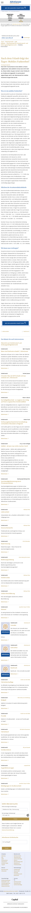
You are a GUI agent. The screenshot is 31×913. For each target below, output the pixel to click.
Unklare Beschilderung (8, 593)
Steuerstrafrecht (5, 886)
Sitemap (3, 856)
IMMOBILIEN (21, 18)
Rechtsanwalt (9, 41)
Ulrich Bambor (26, 541)
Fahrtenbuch (5, 732)
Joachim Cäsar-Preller (24, 607)
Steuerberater (17, 857)
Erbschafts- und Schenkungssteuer (5, 882)
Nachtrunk (26, 331)
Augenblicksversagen (7, 768)
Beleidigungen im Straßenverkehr (11, 786)
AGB (2, 858)
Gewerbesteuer (5, 884)
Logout (3, 864)
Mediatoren (17, 863)
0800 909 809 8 (7, 38)
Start (2, 41)
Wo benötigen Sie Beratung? (8, 813)
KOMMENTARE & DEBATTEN (10, 15)
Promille (3, 716)
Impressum (4, 861)
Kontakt (15, 903)
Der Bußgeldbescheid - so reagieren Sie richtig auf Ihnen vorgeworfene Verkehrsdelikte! (15, 401)
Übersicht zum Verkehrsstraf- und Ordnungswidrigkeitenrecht (11, 344)
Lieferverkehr (5, 331)
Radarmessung (5, 544)
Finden (15, 819)
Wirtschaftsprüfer (18, 861)
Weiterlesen (4, 368)
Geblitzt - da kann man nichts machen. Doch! (14, 446)
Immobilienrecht (18, 874)
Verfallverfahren (6, 750)
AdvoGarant (27, 623)
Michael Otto (27, 509)
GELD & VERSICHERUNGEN (21, 15)
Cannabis (13, 625)
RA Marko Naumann (25, 729)
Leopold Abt (27, 765)
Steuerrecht (17, 871)
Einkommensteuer (5, 880)
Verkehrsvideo (5, 578)
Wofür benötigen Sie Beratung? (9, 806)
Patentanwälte (17, 864)
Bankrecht (16, 875)
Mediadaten (21, 903)
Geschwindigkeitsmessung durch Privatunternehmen (11, 482)
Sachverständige (18, 858)
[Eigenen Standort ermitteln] (28, 815)
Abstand (3, 609)
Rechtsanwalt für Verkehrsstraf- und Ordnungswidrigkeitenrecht (14, 44)
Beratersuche (4, 869)
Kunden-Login (4, 863)
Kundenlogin (27, 37)
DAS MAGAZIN (21, 20)
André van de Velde (25, 713)
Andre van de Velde (25, 679)
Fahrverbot (14, 647)
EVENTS (10, 20)
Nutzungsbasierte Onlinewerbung (19, 907)
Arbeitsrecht (17, 869)
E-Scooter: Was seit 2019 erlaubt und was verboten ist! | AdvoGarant (13, 377)
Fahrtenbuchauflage (7, 682)
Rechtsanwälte (17, 856)
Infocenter (4, 871)
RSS (2, 857)
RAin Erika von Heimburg (24, 697)
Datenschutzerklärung (8, 830)
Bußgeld (3, 700)
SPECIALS (10, 18)
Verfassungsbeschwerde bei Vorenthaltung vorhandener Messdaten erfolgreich (14, 423)
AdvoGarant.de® (16, 24)
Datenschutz (4, 860)
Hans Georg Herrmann (24, 557)
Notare (15, 860)
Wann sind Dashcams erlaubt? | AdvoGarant (14, 351)
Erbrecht (16, 872)
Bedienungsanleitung (7, 560)
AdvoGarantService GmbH (11, 891)
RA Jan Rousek (26, 747)
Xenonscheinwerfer (7, 528)
